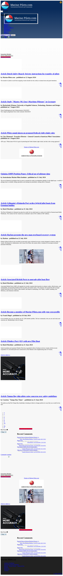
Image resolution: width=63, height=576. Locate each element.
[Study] (11, 98)
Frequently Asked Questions (11, 564)
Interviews (6, 30)
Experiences (7, 26)
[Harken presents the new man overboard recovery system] (11, 231)
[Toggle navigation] (2, 11)
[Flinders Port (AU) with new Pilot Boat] (11, 337)
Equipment (7, 23)
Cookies (6, 570)
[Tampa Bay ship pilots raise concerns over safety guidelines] (11, 392)
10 (4, 423)
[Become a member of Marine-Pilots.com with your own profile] (11, 308)
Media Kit (6, 569)
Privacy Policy (12, 566)
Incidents (6, 32)
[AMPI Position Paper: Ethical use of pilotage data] (11, 170)
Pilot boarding (7, 22)
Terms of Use (20, 566)
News (5, 20)
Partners (6, 567)
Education (6, 25)
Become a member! (6, 57)
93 (4, 426)
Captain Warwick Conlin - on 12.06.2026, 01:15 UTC (34, 448)
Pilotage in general (9, 27)
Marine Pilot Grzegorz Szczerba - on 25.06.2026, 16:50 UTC (32, 445)
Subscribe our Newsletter (25, 429)
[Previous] (4, 413)
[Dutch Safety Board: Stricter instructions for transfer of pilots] (11, 70)
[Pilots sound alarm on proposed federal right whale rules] (11, 129)
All (5, 19)
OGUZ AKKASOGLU (7, 54)
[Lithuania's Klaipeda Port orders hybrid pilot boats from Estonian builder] (11, 199)
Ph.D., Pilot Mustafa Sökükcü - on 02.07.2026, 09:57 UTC (33, 439)
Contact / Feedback (9, 563)
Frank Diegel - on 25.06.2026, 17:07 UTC (36, 442)
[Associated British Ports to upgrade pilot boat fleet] (11, 276)
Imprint (6, 566)
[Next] (4, 427)
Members (6, 33)
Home (5, 9)
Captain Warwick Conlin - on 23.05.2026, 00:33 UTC (34, 452)
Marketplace (7, 29)
